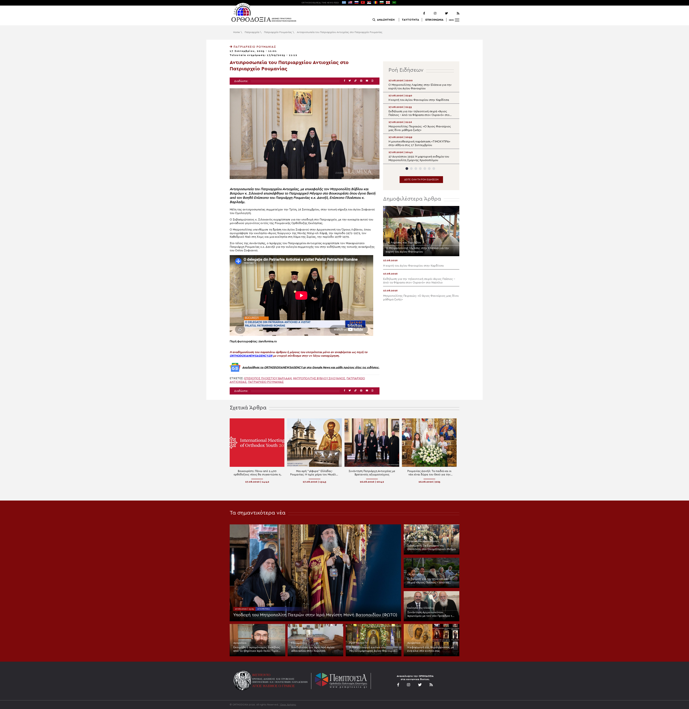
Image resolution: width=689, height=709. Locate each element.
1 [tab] (407, 168)
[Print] (361, 80)
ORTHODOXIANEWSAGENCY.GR (251, 355)
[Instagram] (431, 13)
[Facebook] (419, 13)
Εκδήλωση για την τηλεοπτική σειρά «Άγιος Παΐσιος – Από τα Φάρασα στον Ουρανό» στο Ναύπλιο (428, 580)
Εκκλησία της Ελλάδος (420, 608)
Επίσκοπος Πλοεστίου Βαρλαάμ (268, 378)
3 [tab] (415, 168)
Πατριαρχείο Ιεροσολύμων (423, 541)
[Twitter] (442, 13)
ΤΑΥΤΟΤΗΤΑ (410, 19)
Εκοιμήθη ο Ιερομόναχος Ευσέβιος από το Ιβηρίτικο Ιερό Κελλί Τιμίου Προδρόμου (256, 649)
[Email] (367, 80)
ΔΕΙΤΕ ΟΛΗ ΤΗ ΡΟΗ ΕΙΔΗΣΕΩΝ (421, 179)
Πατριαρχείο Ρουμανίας (278, 32)
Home (236, 32)
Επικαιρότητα (299, 643)
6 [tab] (429, 168)
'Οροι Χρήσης (288, 704)
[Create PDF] (372, 80)
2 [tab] (411, 168)
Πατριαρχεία (252, 32)
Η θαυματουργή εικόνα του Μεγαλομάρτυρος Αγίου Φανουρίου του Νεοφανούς (373, 649)
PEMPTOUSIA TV (358, 643)
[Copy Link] (355, 80)
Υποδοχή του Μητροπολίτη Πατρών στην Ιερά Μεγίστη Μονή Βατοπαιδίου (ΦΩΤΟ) (315, 615)
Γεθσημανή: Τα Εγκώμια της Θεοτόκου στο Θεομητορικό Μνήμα (431, 547)
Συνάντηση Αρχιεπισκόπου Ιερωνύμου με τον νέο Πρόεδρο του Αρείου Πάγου (431, 614)
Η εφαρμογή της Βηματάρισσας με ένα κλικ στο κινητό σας (430, 649)
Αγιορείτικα (263, 609)
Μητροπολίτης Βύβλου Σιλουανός (319, 378)
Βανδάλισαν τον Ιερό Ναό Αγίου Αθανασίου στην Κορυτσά (312, 649)
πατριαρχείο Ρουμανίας (266, 382)
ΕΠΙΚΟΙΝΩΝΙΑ (434, 19)
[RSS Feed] (454, 13)
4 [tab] (420, 168)
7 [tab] (433, 168)
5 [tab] (424, 168)
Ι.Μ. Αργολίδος (415, 574)
